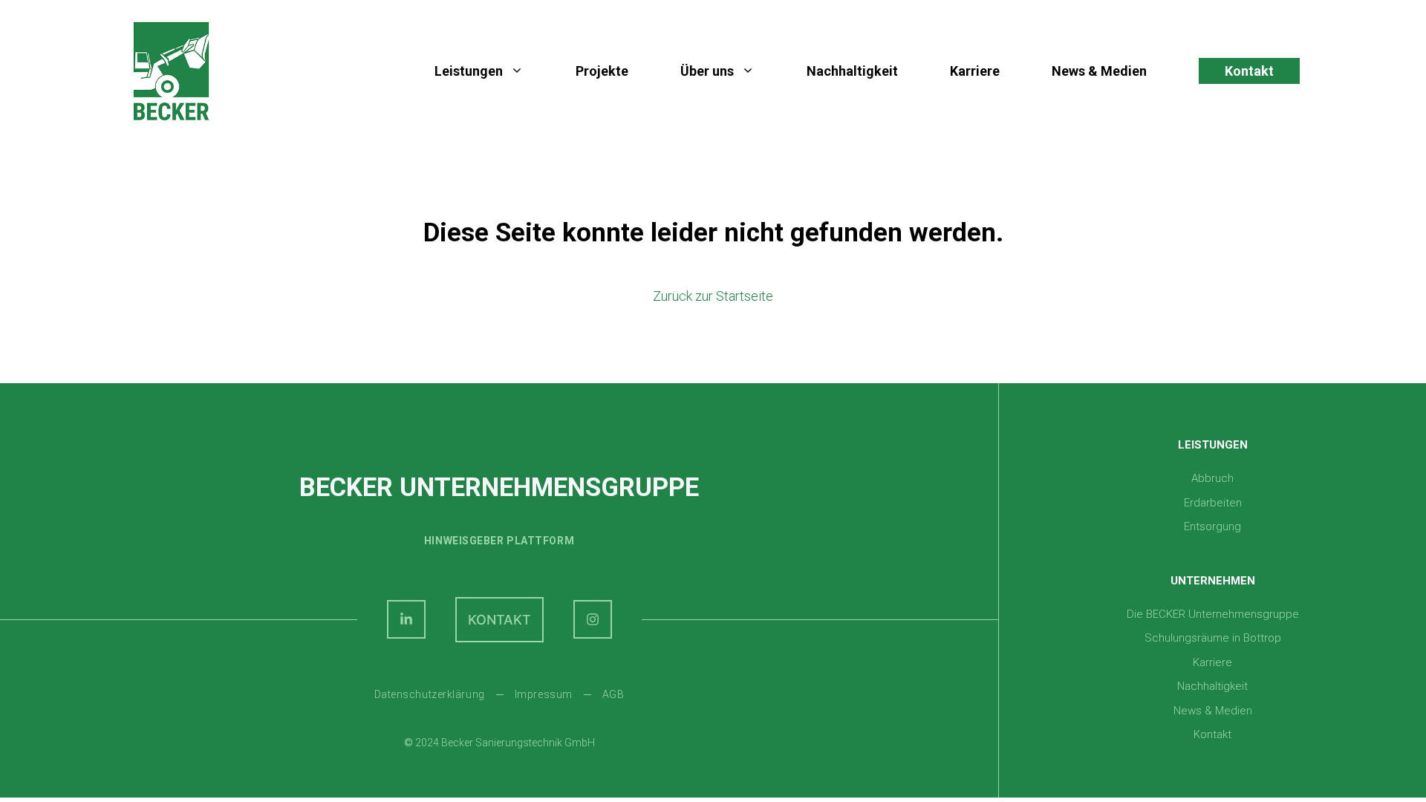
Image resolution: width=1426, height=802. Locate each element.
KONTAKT (499, 619)
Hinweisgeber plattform (499, 541)
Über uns (707, 71)
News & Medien (1099, 71)
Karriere (975, 71)
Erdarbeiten (1213, 502)
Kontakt (1249, 71)
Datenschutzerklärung (429, 694)
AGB (613, 694)
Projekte (602, 71)
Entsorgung (1212, 526)
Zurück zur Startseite (713, 296)
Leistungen (468, 71)
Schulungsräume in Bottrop (1213, 638)
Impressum (544, 694)
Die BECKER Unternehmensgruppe (1213, 614)
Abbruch (1212, 478)
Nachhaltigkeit (852, 71)
